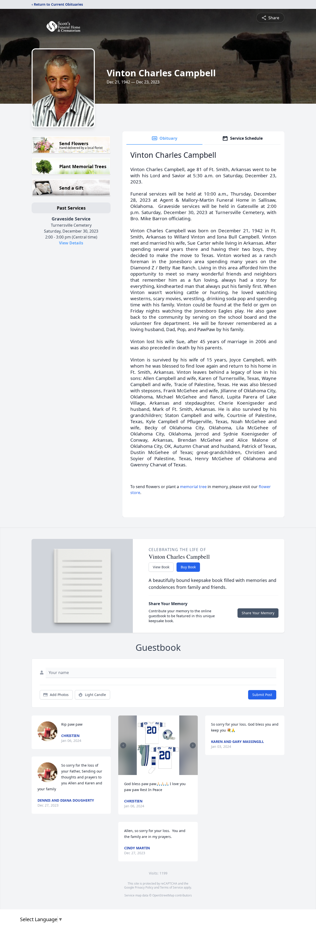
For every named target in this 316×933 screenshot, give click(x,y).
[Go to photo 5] (162, 772)
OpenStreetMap (163, 895)
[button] (158, 745)
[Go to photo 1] (150, 772)
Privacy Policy (144, 887)
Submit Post (262, 694)
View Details (71, 243)
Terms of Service (171, 887)
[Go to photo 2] (154, 772)
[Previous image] (123, 745)
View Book (161, 567)
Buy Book (188, 567)
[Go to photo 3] (157, 772)
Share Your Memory (258, 613)
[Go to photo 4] (159, 772)
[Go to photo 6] (165, 772)
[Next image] (193, 745)
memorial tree (193, 486)
